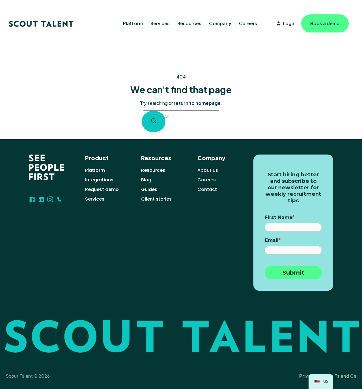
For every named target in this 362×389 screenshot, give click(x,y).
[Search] (153, 121)
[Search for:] (181, 116)
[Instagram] (50, 199)
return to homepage (197, 103)
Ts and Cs (345, 376)
